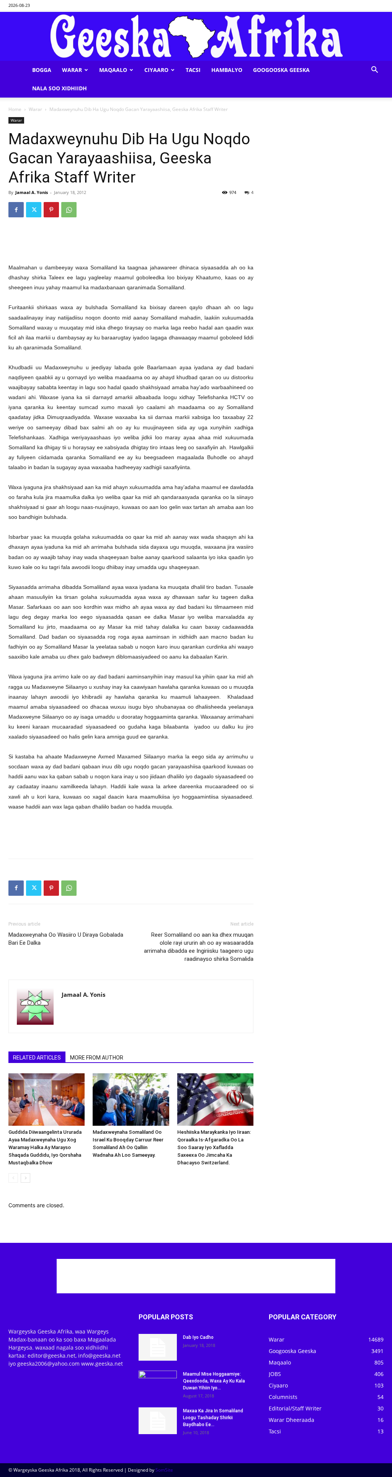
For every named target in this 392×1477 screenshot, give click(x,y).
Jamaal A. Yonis (31, 192)
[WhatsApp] (69, 209)
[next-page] (25, 1178)
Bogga (41, 69)
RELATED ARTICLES (37, 1058)
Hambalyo (226, 69)
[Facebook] (16, 209)
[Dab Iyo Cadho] (158, 1347)
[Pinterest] (51, 209)
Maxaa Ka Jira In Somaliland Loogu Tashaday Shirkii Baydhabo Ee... (213, 1417)
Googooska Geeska (281, 69)
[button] (374, 70)
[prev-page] (13, 1178)
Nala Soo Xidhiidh (59, 88)
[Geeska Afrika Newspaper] (196, 36)
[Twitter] (33, 209)
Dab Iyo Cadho (198, 1337)
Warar (72, 69)
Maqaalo (113, 69)
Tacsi (193, 69)
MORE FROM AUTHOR (96, 1058)
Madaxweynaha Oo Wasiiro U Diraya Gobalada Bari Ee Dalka (65, 938)
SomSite (164, 1470)
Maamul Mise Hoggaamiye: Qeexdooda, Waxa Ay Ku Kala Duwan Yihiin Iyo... (214, 1381)
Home (14, 109)
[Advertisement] (130, 242)
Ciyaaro (156, 69)
